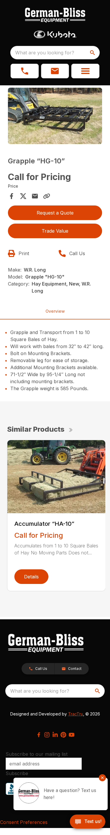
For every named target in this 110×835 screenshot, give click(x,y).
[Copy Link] (46, 196)
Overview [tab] (55, 311)
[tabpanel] (55, 117)
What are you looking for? (44, 53)
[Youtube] (72, 734)
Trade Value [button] (55, 231)
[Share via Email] (34, 196)
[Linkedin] (55, 734)
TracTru (75, 713)
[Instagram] (47, 734)
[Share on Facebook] (11, 196)
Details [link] (31, 577)
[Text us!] (87, 822)
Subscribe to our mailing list (36, 754)
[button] (25, 71)
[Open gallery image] (55, 116)
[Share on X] (23, 196)
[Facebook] (39, 734)
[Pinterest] (63, 734)
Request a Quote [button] (55, 213)
